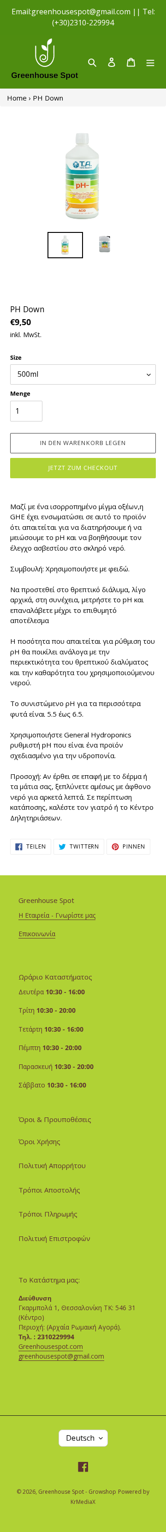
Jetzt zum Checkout (83, 467)
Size (16, 357)
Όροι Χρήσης (39, 1141)
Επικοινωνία (36, 933)
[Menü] (150, 61)
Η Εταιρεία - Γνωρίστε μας (56, 915)
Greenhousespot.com (50, 1346)
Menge (20, 393)
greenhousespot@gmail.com (61, 1356)
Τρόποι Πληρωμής (47, 1213)
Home (17, 97)
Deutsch (80, 1438)
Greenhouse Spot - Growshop (77, 1492)
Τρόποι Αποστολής (49, 1189)
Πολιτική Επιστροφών (54, 1238)
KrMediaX (83, 1502)
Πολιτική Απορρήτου (52, 1165)
